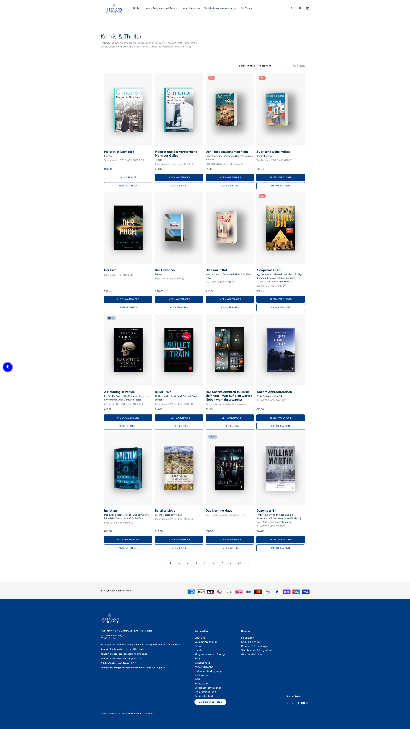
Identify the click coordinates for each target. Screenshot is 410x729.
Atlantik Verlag (191, 8)
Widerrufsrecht (203, 667)
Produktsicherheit (205, 692)
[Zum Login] (300, 8)
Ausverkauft (128, 177)
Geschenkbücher (251, 654)
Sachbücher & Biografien (256, 650)
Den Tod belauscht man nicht (227, 152)
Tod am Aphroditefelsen (274, 392)
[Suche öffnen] (292, 8)
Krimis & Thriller (251, 642)
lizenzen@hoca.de (131, 658)
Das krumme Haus (219, 510)
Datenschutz (202, 662)
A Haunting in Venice (119, 392)
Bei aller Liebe (165, 510)
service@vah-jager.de (153, 667)
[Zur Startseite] (113, 8)
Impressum (201, 683)
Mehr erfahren (128, 185)
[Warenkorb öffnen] (308, 8)
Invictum (110, 510)
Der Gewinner (165, 270)
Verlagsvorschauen (205, 642)
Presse (198, 646)
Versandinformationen (208, 687)
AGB (197, 679)
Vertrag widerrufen (210, 701)
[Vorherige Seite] (161, 562)
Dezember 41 (266, 510)
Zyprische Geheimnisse (273, 152)
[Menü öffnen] (102, 8)
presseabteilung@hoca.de (133, 654)
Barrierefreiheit (203, 696)
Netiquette (201, 675)
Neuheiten (247, 637)
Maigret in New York (119, 152)
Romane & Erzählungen (255, 646)
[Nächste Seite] (248, 562)
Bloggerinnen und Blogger (210, 654)
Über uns (199, 637)
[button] (8, 367)
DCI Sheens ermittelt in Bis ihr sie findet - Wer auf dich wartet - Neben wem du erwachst (230, 395)
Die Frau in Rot (216, 270)
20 (239, 562)
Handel (198, 650)
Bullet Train (163, 392)
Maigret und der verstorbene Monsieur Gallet (176, 153)
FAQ (197, 658)
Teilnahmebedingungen (208, 671)
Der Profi (110, 270)
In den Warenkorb (179, 177)
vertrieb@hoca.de (134, 649)
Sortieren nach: (247, 65)
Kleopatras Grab (268, 270)
